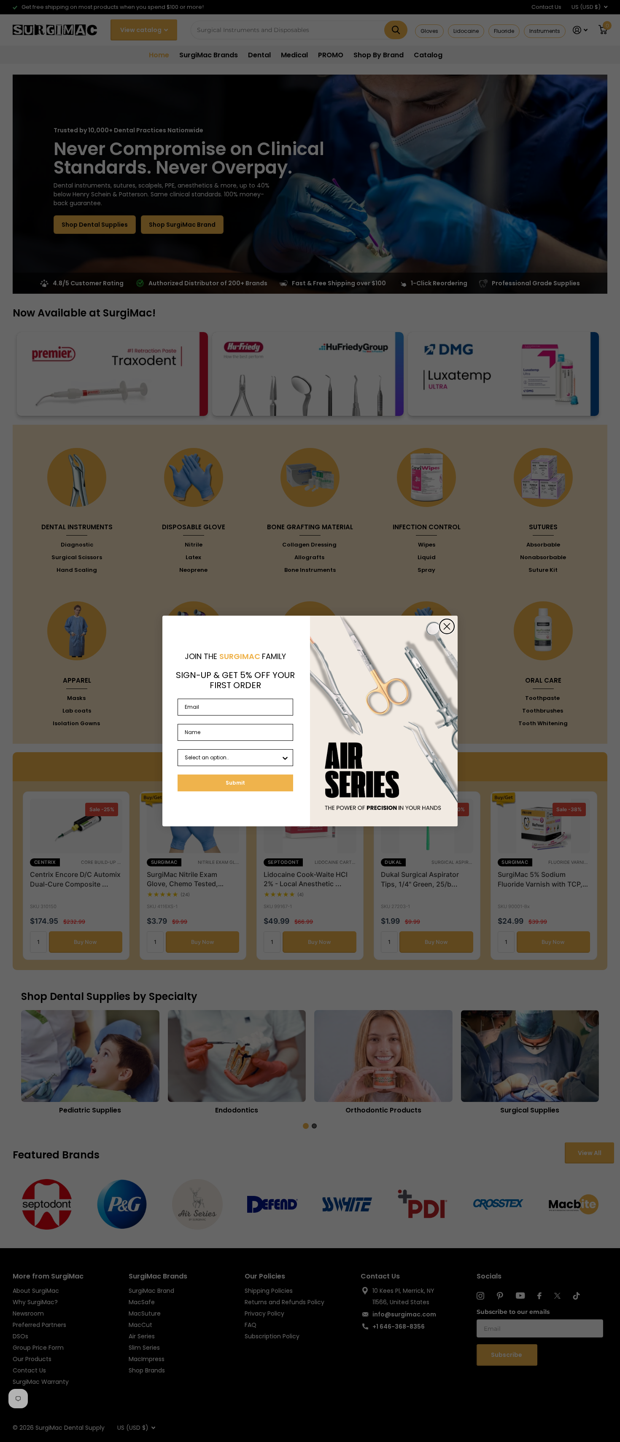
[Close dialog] (446, 626)
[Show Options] (285, 758)
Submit (235, 782)
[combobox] (233, 758)
